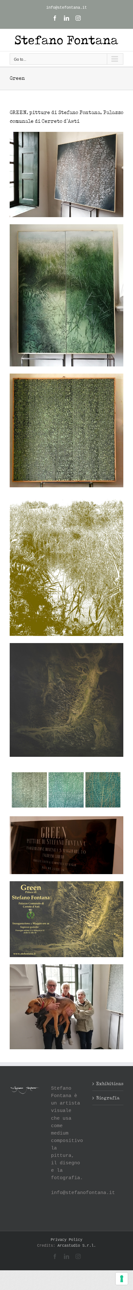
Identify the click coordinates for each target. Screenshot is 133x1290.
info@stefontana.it (66, 7)
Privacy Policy (66, 1240)
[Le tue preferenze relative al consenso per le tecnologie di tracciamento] (122, 1279)
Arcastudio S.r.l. (76, 1245)
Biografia (107, 1097)
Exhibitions (108, 1083)
